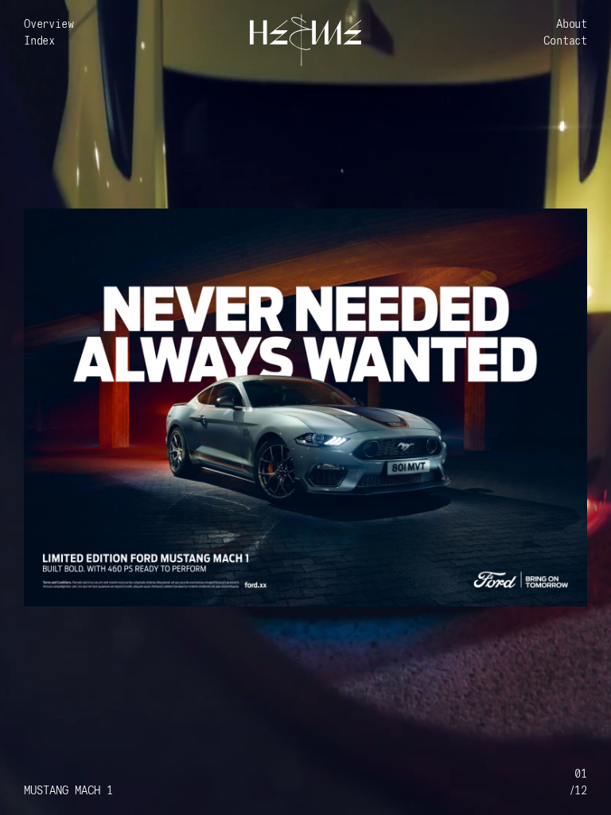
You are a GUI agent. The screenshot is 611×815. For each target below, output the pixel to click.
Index (39, 41)
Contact (565, 41)
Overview (48, 24)
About (571, 24)
